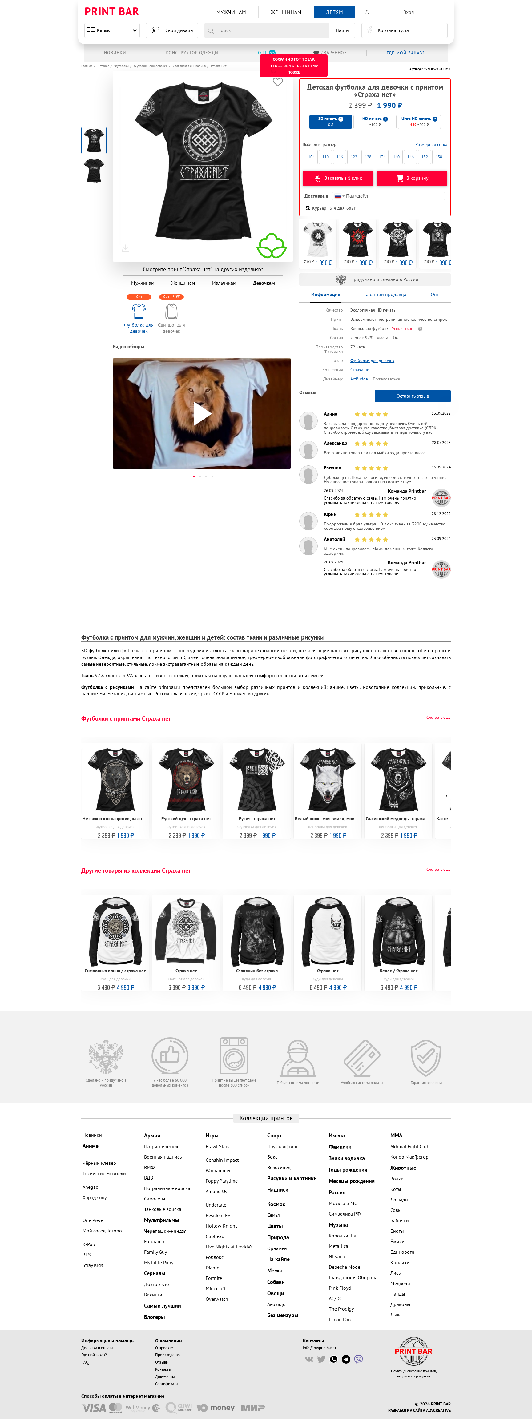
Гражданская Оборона (353, 1277)
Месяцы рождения (352, 1181)
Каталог (104, 30)
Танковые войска (162, 1209)
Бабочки (399, 1221)
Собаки (276, 1282)
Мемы (274, 1271)
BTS (87, 1255)
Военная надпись (163, 1157)
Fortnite (214, 1278)
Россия (337, 1192)
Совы (395, 1210)
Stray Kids (93, 1265)
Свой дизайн (179, 30)
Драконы (400, 1304)
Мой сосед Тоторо (102, 1231)
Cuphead (215, 1236)
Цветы (275, 1226)
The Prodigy (341, 1309)
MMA (396, 1135)
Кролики (399, 1262)
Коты (395, 1189)
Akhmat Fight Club (409, 1146)
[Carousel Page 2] (200, 476)
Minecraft (215, 1289)
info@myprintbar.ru (319, 1348)
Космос (276, 1204)
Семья (273, 1215)
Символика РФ (345, 1214)
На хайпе (278, 1259)
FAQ (85, 1362)
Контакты (163, 1369)
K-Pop (89, 1244)
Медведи (400, 1283)
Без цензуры (282, 1315)
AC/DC (335, 1298)
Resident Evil (219, 1215)
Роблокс (215, 1257)
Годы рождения (348, 1170)
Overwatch (217, 1299)
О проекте (164, 1348)
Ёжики (397, 1241)
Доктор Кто (156, 1284)
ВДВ (148, 1178)
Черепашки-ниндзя (165, 1231)
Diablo (213, 1268)
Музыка (338, 1225)
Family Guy (155, 1252)
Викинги (153, 1295)
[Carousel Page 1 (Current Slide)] (194, 476)
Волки (397, 1179)
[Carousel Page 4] (212, 476)
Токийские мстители (104, 1173)
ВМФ (149, 1167)
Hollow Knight (221, 1226)
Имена (337, 1135)
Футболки (121, 66)
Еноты (397, 1231)
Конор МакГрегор (409, 1157)
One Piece (93, 1220)
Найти (342, 30)
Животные (403, 1168)
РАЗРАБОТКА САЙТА (406, 1410)
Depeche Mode (344, 1267)
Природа (278, 1237)
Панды (397, 1294)
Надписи (277, 1190)
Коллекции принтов (266, 1118)
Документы (165, 1377)
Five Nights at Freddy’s (229, 1247)
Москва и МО (343, 1203)
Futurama (154, 1241)
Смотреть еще (438, 717)
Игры (212, 1135)
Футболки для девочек (150, 66)
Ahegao (91, 1187)
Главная (86, 66)
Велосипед (279, 1167)
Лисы (396, 1273)
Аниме (91, 1146)
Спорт (274, 1135)
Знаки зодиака (347, 1158)
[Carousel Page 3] (206, 476)
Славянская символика (189, 66)
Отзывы (162, 1362)
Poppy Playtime (222, 1181)
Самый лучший (162, 1306)
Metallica (338, 1246)
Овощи (275, 1293)
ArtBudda (359, 379)
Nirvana (337, 1257)
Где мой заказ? (94, 1355)
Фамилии (340, 1147)
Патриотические (161, 1146)
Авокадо (276, 1304)
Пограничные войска (167, 1188)
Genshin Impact (222, 1160)
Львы (395, 1315)
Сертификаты (166, 1384)
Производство (167, 1355)
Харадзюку (95, 1197)
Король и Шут (343, 1236)
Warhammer (218, 1170)
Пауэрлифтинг (282, 1146)
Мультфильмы (161, 1220)
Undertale (216, 1205)
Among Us (216, 1191)
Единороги (402, 1252)
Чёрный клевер (99, 1163)
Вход (408, 12)
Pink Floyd (340, 1288)
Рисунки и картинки (292, 1178)
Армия (152, 1135)
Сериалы (154, 1273)
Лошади (399, 1200)
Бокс (272, 1157)
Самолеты (154, 1199)
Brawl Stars (217, 1146)
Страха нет (218, 66)
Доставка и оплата (97, 1348)
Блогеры (154, 1317)
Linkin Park (340, 1319)
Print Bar (111, 12)
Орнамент (278, 1248)
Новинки (92, 1135)
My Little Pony (158, 1262)
